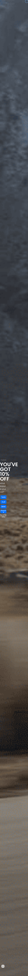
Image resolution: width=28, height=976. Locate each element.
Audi (3, 502)
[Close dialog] (26, 1)
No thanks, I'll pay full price (3, 516)
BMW (3, 507)
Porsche (3, 511)
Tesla (3, 497)
